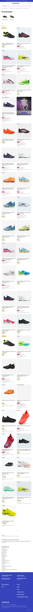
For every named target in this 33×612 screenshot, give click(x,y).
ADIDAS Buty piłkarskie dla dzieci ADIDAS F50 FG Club (24, 44)
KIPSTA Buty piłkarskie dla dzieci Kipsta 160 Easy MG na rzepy (24, 90)
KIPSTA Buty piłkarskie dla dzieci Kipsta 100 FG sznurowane (9, 352)
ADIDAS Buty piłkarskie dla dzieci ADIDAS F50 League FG (24, 330)
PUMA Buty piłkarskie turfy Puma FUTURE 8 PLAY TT (9, 426)
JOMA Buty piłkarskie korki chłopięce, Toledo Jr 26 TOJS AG (8, 521)
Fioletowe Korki (4, 561)
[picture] (9, 35)
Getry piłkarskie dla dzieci (5, 562)
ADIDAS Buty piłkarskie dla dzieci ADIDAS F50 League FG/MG (24, 66)
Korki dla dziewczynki (5, 549)
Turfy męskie (3, 563)
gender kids (3, 554)
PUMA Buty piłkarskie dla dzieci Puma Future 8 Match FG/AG (8, 282)
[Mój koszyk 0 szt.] (30, 3)
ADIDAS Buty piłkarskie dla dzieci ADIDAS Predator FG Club (24, 140)
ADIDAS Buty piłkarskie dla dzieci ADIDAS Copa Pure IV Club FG (24, 213)
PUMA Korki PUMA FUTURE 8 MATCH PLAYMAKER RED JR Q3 (8, 450)
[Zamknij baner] (30, 1)
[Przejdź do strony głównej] (15, 3)
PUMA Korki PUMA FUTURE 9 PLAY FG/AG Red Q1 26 (23, 401)
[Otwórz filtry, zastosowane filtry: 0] (3, 24)
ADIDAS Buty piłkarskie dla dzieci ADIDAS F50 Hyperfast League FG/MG (9, 259)
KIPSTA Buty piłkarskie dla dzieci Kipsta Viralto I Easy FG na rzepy (23, 188)
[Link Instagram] (4, 586)
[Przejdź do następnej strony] (19, 530)
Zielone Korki (3, 570)
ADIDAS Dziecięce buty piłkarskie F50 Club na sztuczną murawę (24, 498)
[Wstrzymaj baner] (29, 1)
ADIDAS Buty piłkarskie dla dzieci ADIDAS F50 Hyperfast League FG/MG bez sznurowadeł (9, 66)
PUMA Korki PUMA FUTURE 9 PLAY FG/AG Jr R (24, 426)
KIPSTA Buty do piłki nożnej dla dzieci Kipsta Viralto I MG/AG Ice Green (23, 164)
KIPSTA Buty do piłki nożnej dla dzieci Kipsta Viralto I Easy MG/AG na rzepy (23, 307)
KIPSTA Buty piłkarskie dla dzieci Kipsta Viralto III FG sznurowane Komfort (8, 188)
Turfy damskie (4, 568)
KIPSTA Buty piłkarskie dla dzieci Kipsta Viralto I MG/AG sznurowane (23, 375)
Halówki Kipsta (4, 556)
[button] (23, 47)
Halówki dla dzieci (5, 19)
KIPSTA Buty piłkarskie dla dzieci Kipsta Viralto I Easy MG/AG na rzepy (23, 259)
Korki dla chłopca (4, 548)
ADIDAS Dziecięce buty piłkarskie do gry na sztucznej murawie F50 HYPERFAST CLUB (24, 450)
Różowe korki (4, 567)
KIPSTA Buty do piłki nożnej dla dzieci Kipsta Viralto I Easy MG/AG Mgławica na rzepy (8, 113)
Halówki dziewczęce (5, 555)
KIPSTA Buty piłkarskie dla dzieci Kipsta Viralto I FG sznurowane (8, 236)
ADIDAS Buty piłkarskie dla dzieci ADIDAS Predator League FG (9, 330)
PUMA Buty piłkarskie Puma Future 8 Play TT (8, 401)
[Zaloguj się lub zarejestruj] (28, 3)
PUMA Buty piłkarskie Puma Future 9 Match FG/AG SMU (24, 352)
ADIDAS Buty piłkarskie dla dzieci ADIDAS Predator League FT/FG (9, 90)
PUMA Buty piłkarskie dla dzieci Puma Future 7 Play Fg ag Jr (8, 473)
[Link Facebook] (2, 586)
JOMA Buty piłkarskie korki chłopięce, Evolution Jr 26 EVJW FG (23, 473)
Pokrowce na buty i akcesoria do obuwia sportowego (9, 569)
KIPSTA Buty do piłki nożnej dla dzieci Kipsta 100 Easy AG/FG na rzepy (8, 44)
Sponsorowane (19, 97)
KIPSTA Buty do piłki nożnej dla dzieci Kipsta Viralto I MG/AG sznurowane (8, 164)
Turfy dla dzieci (12, 19)
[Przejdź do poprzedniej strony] (14, 530)
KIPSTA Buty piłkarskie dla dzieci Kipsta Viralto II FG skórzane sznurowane (8, 140)
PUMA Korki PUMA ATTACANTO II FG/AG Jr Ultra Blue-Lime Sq (23, 282)
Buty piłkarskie (4, 553)
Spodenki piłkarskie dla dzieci (6, 560)
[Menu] (3, 3)
